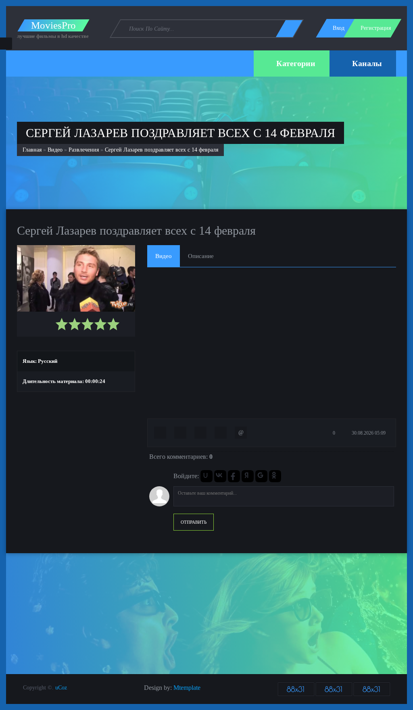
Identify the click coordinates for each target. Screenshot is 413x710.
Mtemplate (186, 687)
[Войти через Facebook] (234, 476)
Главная (32, 150)
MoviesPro (53, 25)
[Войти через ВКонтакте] (220, 476)
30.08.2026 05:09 (368, 433)
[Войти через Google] (261, 476)
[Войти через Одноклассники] (275, 476)
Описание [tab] (201, 256)
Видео (55, 150)
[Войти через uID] (206, 476)
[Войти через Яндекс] (248, 476)
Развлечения (84, 150)
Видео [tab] (163, 256)
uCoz (61, 688)
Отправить (193, 522)
